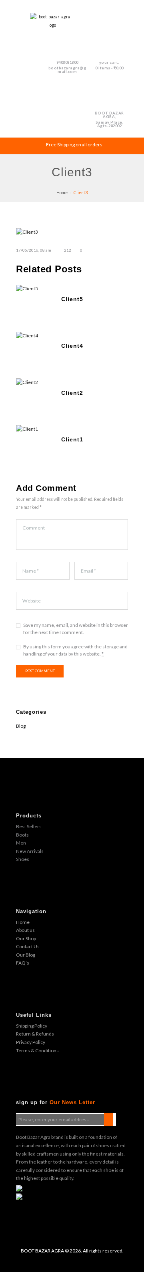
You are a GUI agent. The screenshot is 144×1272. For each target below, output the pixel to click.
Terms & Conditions (37, 1050)
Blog (21, 726)
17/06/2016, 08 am (33, 250)
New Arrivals (30, 851)
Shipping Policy (31, 1026)
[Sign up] (108, 1119)
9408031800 (67, 62)
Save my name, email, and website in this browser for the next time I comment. (75, 628)
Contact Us (28, 946)
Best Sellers (29, 826)
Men (21, 843)
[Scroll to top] (78, 1259)
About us (25, 930)
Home (62, 192)
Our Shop (26, 938)
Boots (22, 835)
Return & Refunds (35, 1034)
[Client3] (72, 232)
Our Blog (25, 955)
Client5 (72, 299)
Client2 (72, 393)
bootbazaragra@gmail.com (67, 70)
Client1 (72, 439)
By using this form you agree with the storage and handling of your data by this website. (75, 650)
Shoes (22, 859)
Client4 (72, 346)
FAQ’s (22, 963)
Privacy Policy (30, 1042)
